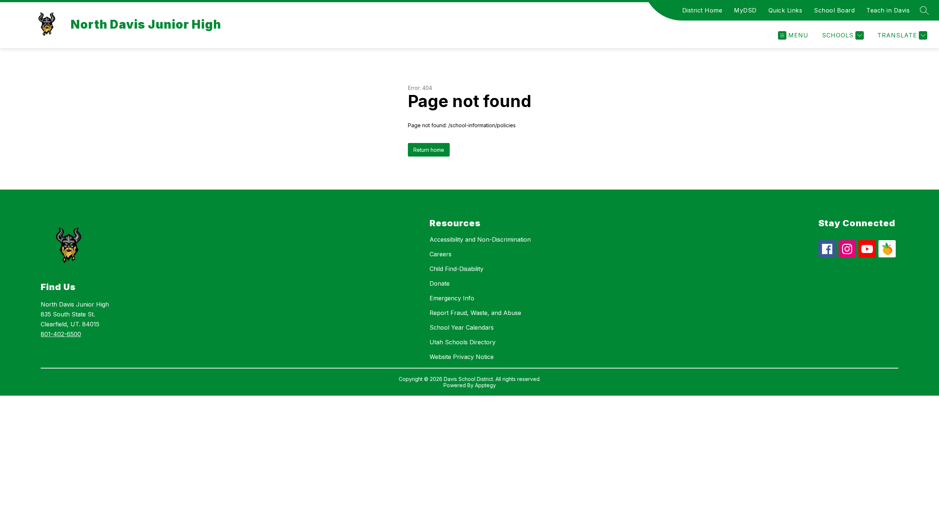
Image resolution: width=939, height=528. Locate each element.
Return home (428, 150)
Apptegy (485, 385)
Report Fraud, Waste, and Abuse (475, 312)
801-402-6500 (61, 334)
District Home (702, 10)
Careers (441, 254)
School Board (834, 10)
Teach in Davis (888, 10)
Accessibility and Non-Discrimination (480, 239)
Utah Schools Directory (463, 342)
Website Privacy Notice (462, 356)
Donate (440, 283)
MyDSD (745, 10)
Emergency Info (452, 298)
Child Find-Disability (456, 268)
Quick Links (785, 10)
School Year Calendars (462, 327)
